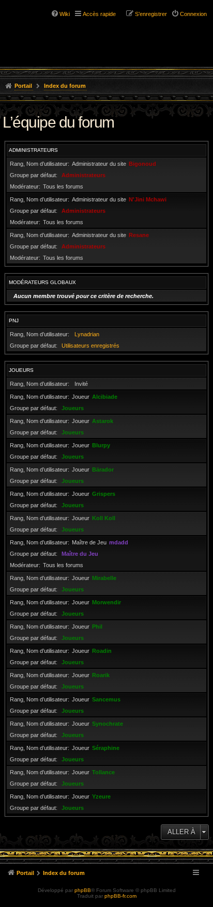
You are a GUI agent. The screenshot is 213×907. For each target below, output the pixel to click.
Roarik (101, 675)
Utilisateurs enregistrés (90, 345)
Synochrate (107, 724)
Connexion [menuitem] (193, 14)
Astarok (102, 421)
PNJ (14, 320)
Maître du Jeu (80, 554)
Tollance (103, 772)
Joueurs (21, 370)
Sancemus (106, 699)
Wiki (64, 14)
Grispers (103, 494)
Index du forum (65, 86)
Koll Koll (103, 518)
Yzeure (101, 796)
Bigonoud (142, 164)
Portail (23, 86)
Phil (97, 626)
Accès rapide (99, 14)
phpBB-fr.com (120, 896)
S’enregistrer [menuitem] (151, 14)
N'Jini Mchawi (147, 199)
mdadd (118, 542)
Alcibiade (104, 397)
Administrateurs (33, 150)
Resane (139, 235)
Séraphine (105, 748)
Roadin (102, 651)
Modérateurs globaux (42, 282)
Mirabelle (104, 578)
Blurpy (101, 445)
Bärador (103, 469)
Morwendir (106, 602)
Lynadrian (86, 334)
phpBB (82, 890)
